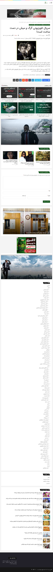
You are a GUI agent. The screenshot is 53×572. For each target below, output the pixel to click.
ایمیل (49, 195)
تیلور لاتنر (43, 74)
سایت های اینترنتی (44, 400)
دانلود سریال (46, 372)
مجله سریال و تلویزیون (44, 446)
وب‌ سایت (24, 195)
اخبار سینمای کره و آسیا (42, 316)
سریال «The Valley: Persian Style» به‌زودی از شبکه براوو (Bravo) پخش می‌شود (35, 132)
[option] (26, 132)
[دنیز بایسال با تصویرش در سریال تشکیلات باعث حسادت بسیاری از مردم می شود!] (10, 155)
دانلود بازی (46, 370)
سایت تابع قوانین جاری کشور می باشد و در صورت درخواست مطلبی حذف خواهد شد (26, 8)
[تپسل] (17, 237)
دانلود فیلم (46, 374)
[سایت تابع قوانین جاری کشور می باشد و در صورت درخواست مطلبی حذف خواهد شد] (26, 13)
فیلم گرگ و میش (25, 74)
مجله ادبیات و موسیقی (45, 426)
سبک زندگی (47, 392)
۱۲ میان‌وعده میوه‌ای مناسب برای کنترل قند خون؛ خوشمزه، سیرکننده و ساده (28, 510)
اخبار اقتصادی (45, 294)
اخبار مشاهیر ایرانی (44, 338)
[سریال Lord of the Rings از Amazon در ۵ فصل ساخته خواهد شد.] (43, 156)
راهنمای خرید (45, 414)
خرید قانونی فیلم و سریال (43, 368)
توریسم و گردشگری (45, 358)
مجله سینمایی (45, 448)
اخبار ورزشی (46, 328)
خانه (48, 22)
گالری (48, 404)
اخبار (46, 22)
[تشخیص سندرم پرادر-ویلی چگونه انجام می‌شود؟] (46, 534)
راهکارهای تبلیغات (43, 442)
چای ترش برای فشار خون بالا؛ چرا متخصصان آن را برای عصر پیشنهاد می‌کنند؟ (28, 492)
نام (49, 190)
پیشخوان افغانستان (45, 354)
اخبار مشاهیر (47, 336)
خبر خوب (46, 438)
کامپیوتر (46, 416)
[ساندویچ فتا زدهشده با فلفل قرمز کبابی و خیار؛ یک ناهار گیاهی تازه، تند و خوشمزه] (46, 528)
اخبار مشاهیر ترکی (45, 340)
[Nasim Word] (46, 2)
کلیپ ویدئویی (45, 468)
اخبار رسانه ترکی (44, 304)
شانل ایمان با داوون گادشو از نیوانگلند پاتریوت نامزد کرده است (27, 163)
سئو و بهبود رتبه (45, 398)
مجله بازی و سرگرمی (45, 428)
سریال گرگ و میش (32, 74)
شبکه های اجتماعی (44, 386)
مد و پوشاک (46, 418)
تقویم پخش (45, 310)
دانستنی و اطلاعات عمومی (44, 364)
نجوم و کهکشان (45, 422)
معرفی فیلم (45, 452)
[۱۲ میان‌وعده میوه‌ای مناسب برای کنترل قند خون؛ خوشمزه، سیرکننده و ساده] (46, 511)
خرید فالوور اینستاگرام (6, 561)
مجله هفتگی (47, 436)
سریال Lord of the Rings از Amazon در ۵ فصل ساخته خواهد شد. (43, 162)
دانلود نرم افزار (45, 378)
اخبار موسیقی (45, 326)
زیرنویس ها (46, 380)
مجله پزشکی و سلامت (45, 430)
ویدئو (48, 466)
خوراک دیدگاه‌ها (46, 481)
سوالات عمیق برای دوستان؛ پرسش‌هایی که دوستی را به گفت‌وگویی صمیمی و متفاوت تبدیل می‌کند (24, 504)
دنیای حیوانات (46, 388)
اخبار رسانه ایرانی (44, 302)
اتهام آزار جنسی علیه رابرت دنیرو (43, 278)
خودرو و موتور (46, 362)
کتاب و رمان (46, 382)
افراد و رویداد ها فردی (45, 348)
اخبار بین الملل (45, 296)
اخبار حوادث (46, 298)
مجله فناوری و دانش (44, 458)
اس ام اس (46, 410)
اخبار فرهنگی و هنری (44, 324)
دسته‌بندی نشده (46, 384)
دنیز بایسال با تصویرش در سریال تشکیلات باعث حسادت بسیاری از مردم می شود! (10, 162)
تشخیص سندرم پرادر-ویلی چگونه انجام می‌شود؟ (33, 533)
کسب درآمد (47, 402)
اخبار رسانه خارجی (46, 24)
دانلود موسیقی (45, 376)
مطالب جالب (47, 462)
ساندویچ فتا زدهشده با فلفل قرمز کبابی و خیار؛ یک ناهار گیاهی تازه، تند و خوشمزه (27, 527)
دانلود (48, 366)
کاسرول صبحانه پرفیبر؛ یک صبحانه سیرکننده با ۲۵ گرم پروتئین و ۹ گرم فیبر (28, 515)
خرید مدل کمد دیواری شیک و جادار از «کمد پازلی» (33, 538)
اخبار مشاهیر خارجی (44, 342)
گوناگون (47, 408)
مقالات (48, 464)
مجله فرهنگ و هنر (44, 456)
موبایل (15, 562)
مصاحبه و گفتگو (46, 460)
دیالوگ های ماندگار (45, 390)
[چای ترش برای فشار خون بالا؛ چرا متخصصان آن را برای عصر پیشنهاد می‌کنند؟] (46, 494)
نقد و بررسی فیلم (44, 454)
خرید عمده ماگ (14, 561)
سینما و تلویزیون (46, 394)
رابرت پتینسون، (38, 74)
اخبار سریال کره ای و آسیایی (41, 308)
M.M (47, 35)
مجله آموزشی (47, 424)
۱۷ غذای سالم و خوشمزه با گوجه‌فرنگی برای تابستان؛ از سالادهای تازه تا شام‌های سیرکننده (26, 521)
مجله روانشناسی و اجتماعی (43, 444)
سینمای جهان (44, 322)
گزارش (48, 406)
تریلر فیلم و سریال (43, 450)
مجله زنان (47, 434)
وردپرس (47, 483)
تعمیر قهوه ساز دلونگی (9, 562)
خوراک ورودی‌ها (46, 479)
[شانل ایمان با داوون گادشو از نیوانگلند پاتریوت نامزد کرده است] (26, 156)
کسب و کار (46, 440)
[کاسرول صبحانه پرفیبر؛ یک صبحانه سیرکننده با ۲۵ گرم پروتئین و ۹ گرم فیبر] (46, 517)
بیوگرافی (47, 350)
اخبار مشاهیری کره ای (44, 344)
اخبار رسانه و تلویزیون (41, 22)
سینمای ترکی (44, 320)
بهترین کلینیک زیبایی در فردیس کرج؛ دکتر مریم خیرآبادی (35, 233)
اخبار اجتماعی (45, 290)
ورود (48, 477)
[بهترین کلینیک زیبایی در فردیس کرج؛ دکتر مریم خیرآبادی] (46, 546)
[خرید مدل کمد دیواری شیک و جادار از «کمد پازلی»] (46, 540)
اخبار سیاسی (46, 312)
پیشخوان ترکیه (46, 356)
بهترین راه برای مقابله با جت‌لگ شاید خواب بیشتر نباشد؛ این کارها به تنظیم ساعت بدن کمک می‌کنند (24, 498)
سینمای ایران (44, 318)
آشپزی (48, 286)
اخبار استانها (46, 292)
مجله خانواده (47, 432)
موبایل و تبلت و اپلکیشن (43, 420)
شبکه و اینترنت (46, 396)
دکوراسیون (46, 412)
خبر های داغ (47, 360)
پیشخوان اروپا (31, 24)
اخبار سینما (46, 314)
